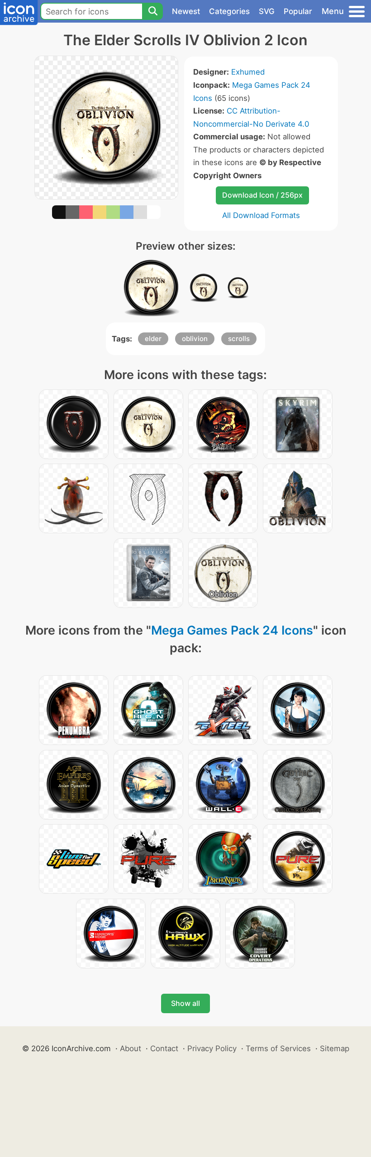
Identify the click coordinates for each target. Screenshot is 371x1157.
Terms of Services (278, 1048)
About (130, 1048)
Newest (186, 11)
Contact (164, 1048)
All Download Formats (261, 215)
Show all (185, 1003)
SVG (267, 11)
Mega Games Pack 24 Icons (232, 630)
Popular (298, 11)
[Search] (152, 11)
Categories (229, 11)
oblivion (195, 338)
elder (153, 338)
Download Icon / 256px (262, 194)
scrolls (239, 338)
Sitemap (334, 1048)
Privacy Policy (212, 1048)
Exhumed (248, 71)
